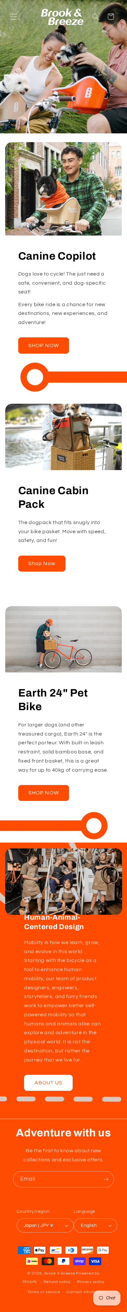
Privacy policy (91, 1282)
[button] (13, 16)
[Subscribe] (106, 1179)
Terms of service (43, 1292)
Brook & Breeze (59, 1273)
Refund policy (57, 1282)
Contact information (86, 1292)
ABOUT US (48, 1082)
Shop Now (41, 563)
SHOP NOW (43, 345)
